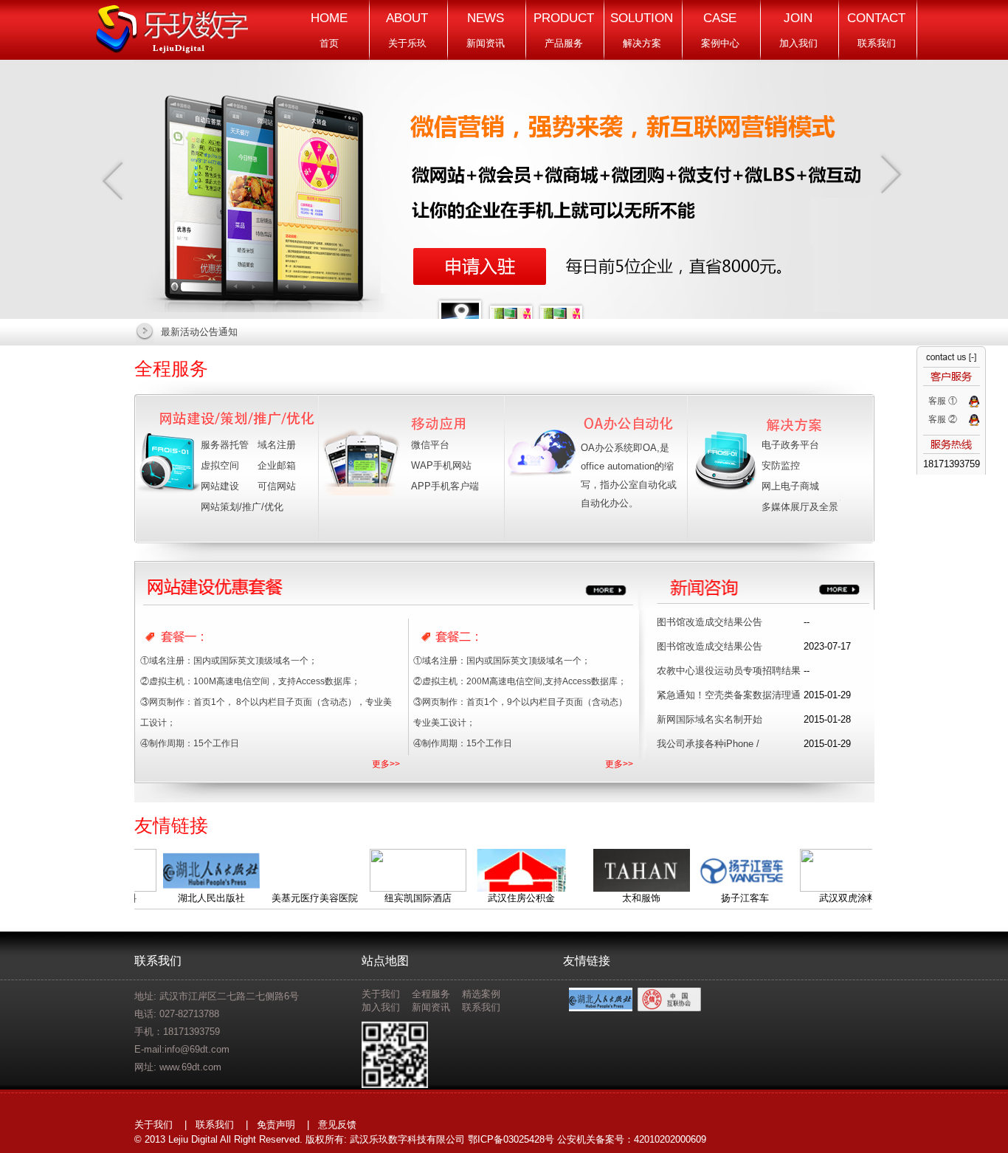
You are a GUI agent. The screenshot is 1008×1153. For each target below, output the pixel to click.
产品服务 (564, 30)
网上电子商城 (790, 486)
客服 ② (942, 419)
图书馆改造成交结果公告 (709, 621)
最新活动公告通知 (199, 331)
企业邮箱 (277, 465)
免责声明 (276, 1124)
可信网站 (277, 486)
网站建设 (220, 486)
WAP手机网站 (441, 465)
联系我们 (876, 30)
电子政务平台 (790, 444)
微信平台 (430, 444)
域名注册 (277, 444)
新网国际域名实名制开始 (709, 719)
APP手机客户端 (445, 486)
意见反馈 (337, 1124)
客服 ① (942, 401)
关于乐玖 (407, 30)
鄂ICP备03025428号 (511, 1139)
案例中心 (720, 30)
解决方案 (641, 30)
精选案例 (481, 993)
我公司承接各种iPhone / (708, 743)
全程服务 (171, 368)
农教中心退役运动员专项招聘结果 (729, 670)
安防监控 (781, 465)
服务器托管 (225, 444)
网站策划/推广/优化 (242, 506)
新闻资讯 (485, 30)
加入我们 (798, 30)
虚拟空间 (220, 465)
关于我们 (381, 993)
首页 (329, 30)
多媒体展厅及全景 (800, 506)
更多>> (386, 764)
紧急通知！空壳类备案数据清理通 (729, 695)
